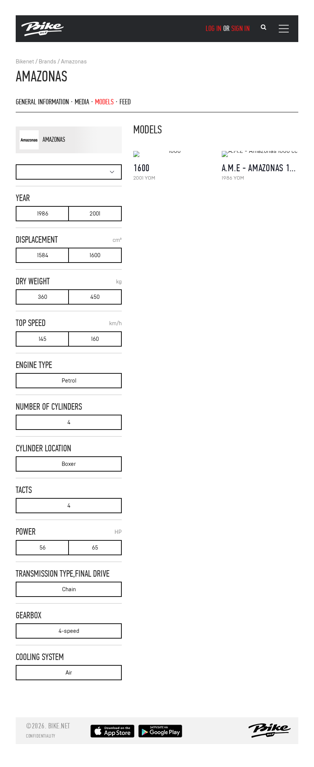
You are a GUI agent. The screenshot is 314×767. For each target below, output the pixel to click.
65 (95, 548)
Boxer (69, 464)
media (82, 101)
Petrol (69, 381)
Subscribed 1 (83, 151)
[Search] (263, 27)
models (104, 101)
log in (214, 28)
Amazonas (74, 61)
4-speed (69, 631)
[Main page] (42, 34)
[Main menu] (284, 28)
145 (42, 339)
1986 (42, 214)
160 (95, 339)
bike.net (59, 726)
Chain (69, 589)
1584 (42, 255)
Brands (47, 61)
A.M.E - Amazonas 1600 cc (267, 168)
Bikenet (25, 61)
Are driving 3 (55, 151)
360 (42, 297)
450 (95, 297)
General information (42, 101)
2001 (95, 214)
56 (42, 548)
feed (125, 101)
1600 (95, 255)
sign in (240, 28)
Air (68, 673)
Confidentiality (41, 736)
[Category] (69, 172)
